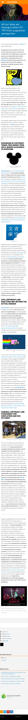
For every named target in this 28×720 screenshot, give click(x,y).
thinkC (6, 108)
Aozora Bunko (20, 253)
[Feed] (1, 711)
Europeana (21, 257)
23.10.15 (6, 631)
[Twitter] (4, 711)
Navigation (3, 2)
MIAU (14, 106)
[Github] (11, 711)
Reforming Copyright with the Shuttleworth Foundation (13, 678)
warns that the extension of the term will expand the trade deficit (13, 181)
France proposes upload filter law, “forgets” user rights (13, 681)
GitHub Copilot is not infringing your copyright (11, 676)
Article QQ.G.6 (5, 171)
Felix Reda (12, 2)
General (8, 634)
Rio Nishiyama (8, 638)
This (6, 326)
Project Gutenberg (11, 257)
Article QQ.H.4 (5, 307)
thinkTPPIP (14, 108)
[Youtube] (8, 711)
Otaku (12, 124)
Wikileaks (4, 60)
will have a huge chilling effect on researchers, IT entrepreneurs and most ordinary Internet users (13, 406)
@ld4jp (21, 44)
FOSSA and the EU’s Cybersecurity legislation (10, 683)
